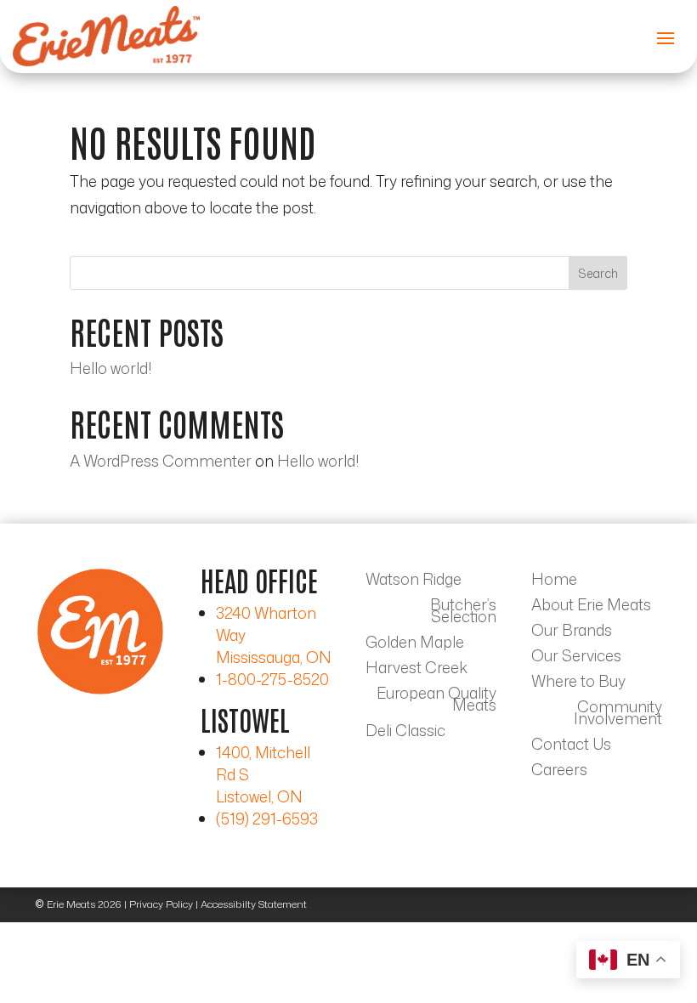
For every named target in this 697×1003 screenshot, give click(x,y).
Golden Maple (415, 644)
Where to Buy (578, 683)
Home (554, 581)
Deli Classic (405, 732)
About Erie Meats (591, 606)
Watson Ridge (414, 581)
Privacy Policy (161, 904)
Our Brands (571, 632)
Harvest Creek (417, 669)
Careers (559, 771)
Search (598, 273)
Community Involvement (618, 714)
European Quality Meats (436, 701)
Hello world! (110, 368)
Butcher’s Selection (463, 612)
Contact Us (571, 746)
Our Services (576, 657)
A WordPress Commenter (161, 461)
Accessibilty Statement (254, 904)
